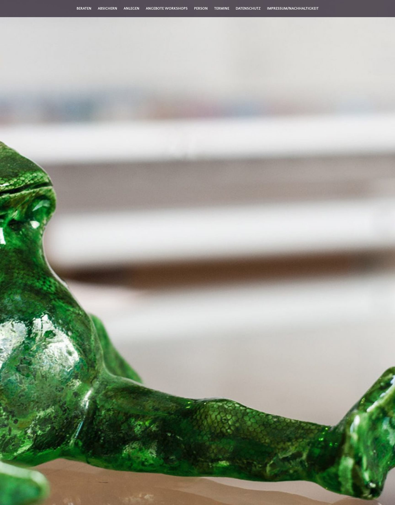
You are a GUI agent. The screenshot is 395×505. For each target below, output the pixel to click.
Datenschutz (248, 8)
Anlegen (131, 8)
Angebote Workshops (167, 8)
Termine (221, 8)
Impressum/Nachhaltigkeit (293, 8)
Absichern (107, 8)
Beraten (84, 8)
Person (201, 8)
